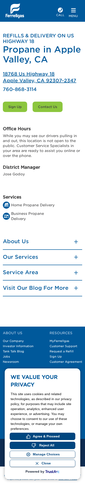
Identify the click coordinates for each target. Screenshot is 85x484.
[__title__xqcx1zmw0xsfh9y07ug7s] (15, 10)
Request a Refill (62, 351)
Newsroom (11, 361)
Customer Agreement (66, 361)
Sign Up (15, 107)
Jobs (6, 356)
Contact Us (47, 107)
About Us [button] (16, 241)
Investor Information (18, 346)
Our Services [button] (20, 257)
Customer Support (63, 346)
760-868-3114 (20, 89)
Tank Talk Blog (13, 351)
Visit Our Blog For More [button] (35, 288)
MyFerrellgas (59, 341)
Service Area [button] (20, 272)
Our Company (13, 341)
